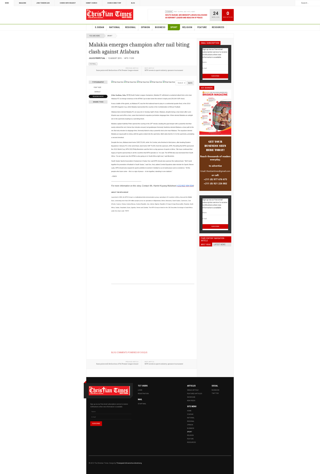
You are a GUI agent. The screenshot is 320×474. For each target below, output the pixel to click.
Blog (133, 3)
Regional (130, 27)
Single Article (192, 390)
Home (89, 27)
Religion (187, 27)
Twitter (215, 393)
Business (160, 27)
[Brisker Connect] (215, 112)
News (7, 3)
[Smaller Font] (90, 87)
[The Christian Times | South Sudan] (110, 14)
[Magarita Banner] (215, 163)
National (114, 27)
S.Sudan (99, 27)
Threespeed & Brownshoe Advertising (129, 463)
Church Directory (114, 3)
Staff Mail (142, 404)
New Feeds (191, 400)
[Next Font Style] (106, 91)
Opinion (145, 27)
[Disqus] (152, 245)
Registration (143, 393)
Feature (202, 27)
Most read (206, 244)
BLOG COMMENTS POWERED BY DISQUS (129, 352)
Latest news (219, 244)
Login (140, 390)
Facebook (215, 390)
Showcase (191, 397)
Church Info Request (68, 3)
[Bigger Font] (106, 87)
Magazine (22, 3)
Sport (174, 27)
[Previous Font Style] (90, 91)
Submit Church (91, 3)
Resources (218, 27)
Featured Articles (194, 393)
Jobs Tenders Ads (43, 3)
